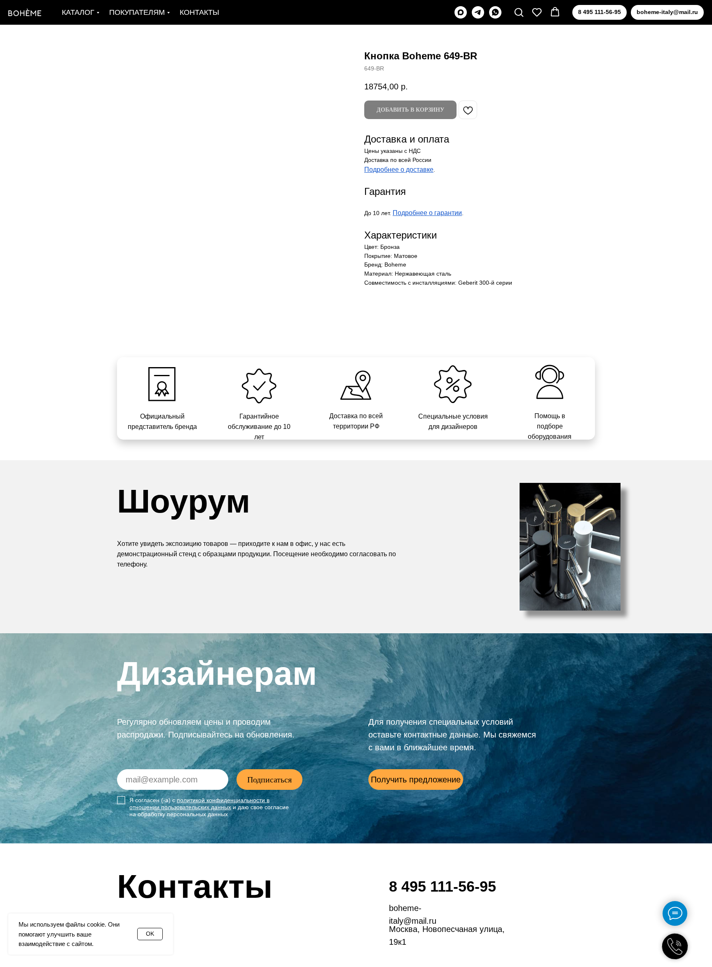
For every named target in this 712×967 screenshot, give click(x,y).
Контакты (199, 12)
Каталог (78, 12)
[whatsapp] (495, 12)
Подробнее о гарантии (427, 212)
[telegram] (478, 12)
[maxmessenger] (460, 12)
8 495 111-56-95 (442, 886)
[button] (519, 12)
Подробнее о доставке (398, 169)
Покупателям (137, 12)
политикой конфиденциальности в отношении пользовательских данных (199, 803)
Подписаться (269, 779)
